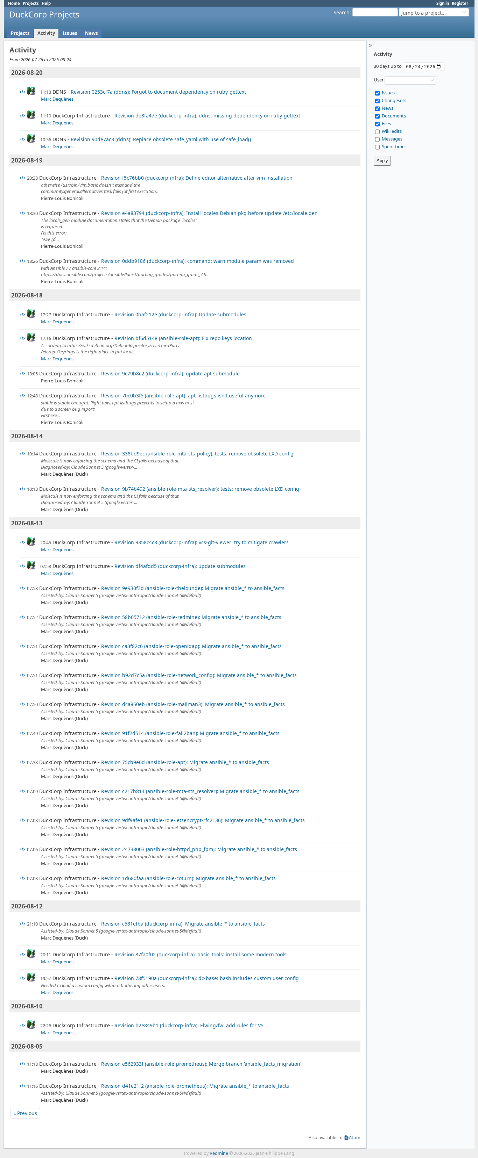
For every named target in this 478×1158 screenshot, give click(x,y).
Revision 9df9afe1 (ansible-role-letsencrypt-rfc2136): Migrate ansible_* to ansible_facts (203, 820)
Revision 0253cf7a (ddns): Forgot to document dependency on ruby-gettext (158, 91)
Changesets (394, 100)
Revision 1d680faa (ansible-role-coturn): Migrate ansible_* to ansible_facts (188, 878)
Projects (31, 3)
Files (386, 123)
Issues (70, 33)
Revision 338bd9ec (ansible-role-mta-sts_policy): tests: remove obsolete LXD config (197, 453)
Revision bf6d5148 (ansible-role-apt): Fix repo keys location (183, 338)
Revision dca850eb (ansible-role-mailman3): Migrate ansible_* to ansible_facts (193, 704)
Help (46, 3)
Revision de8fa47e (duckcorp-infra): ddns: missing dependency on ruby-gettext (207, 115)
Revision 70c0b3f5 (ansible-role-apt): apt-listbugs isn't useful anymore (183, 395)
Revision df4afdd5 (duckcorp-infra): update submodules (180, 566)
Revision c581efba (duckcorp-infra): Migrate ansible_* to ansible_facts (183, 923)
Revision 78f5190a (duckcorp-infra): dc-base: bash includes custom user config (206, 978)
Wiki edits (392, 131)
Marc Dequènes (57, 99)
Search (341, 12)
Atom (354, 1138)
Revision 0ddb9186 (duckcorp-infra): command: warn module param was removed (197, 261)
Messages (392, 139)
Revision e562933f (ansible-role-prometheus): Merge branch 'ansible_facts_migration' (201, 1063)
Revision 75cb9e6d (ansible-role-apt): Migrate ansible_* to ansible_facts (185, 762)
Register (460, 3)
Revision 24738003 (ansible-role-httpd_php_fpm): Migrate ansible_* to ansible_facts (199, 849)
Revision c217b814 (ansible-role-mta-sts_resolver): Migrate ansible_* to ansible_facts (200, 791)
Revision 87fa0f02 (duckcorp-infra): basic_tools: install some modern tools (200, 954)
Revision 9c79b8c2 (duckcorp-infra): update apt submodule (170, 373)
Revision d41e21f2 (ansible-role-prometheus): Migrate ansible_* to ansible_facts (195, 1086)
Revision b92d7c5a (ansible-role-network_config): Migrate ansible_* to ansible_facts (199, 675)
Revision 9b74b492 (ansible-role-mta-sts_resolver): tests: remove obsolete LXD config (200, 489)
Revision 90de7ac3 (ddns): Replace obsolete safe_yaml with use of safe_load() (161, 139)
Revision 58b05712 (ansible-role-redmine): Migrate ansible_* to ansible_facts (191, 617)
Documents (394, 116)
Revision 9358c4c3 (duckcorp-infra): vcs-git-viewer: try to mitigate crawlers (201, 542)
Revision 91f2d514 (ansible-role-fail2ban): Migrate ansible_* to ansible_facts (190, 733)
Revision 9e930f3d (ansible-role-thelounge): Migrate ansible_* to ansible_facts (192, 588)
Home (14, 3)
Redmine (219, 1153)
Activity (46, 33)
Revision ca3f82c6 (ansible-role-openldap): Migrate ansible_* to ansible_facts (191, 646)
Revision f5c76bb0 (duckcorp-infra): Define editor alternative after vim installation (197, 177)
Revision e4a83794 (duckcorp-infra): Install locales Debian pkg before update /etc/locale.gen (209, 213)
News (91, 33)
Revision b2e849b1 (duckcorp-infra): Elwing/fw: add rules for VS (188, 1025)
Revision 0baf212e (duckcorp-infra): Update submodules (180, 314)
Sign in (442, 3)
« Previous (25, 1113)
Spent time (393, 146)
